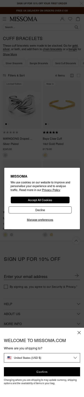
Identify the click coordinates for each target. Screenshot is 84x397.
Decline (40, 210)
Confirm (42, 371)
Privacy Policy (51, 190)
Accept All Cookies (40, 200)
